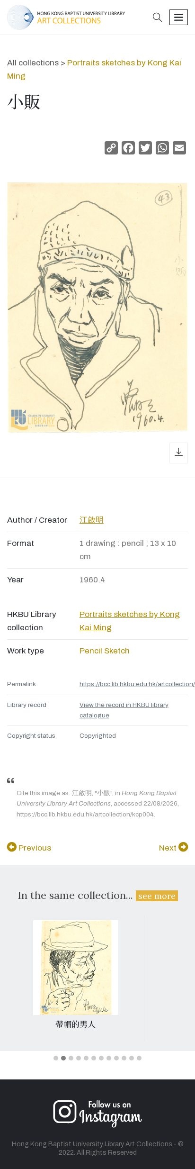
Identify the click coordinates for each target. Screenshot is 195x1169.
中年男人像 (75, 1024)
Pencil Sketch (105, 650)
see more (157, 895)
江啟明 (92, 520)
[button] (157, 18)
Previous (34, 847)
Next (168, 847)
